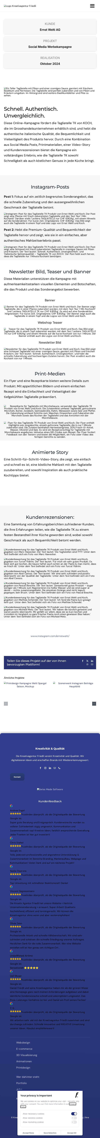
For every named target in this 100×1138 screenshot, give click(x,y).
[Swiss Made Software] (50, 789)
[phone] (59, 768)
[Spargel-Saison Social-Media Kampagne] (25, 683)
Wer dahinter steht (27, 1077)
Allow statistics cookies (33, 1118)
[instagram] (45, 768)
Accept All (71, 1133)
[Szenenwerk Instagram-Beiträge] (74, 683)
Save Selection (50, 1133)
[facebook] (40, 768)
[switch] (74, 1113)
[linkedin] (50, 768)
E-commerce (24, 1049)
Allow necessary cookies (33, 1114)
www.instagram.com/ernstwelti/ (50, 636)
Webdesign (23, 1042)
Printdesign (23, 1067)
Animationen (24, 1061)
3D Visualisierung (26, 1055)
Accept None (28, 1133)
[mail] (55, 768)
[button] (6, 704)
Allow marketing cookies (33, 1122)
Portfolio (21, 1083)
